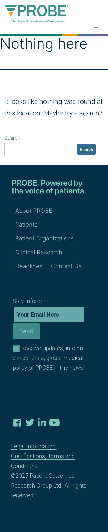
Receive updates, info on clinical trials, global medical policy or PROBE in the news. (48, 358)
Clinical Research (38, 252)
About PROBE (33, 210)
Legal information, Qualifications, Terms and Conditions (43, 456)
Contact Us (66, 266)
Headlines (28, 266)
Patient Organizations (44, 238)
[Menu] (95, 29)
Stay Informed (31, 301)
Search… (13, 138)
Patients (26, 224)
